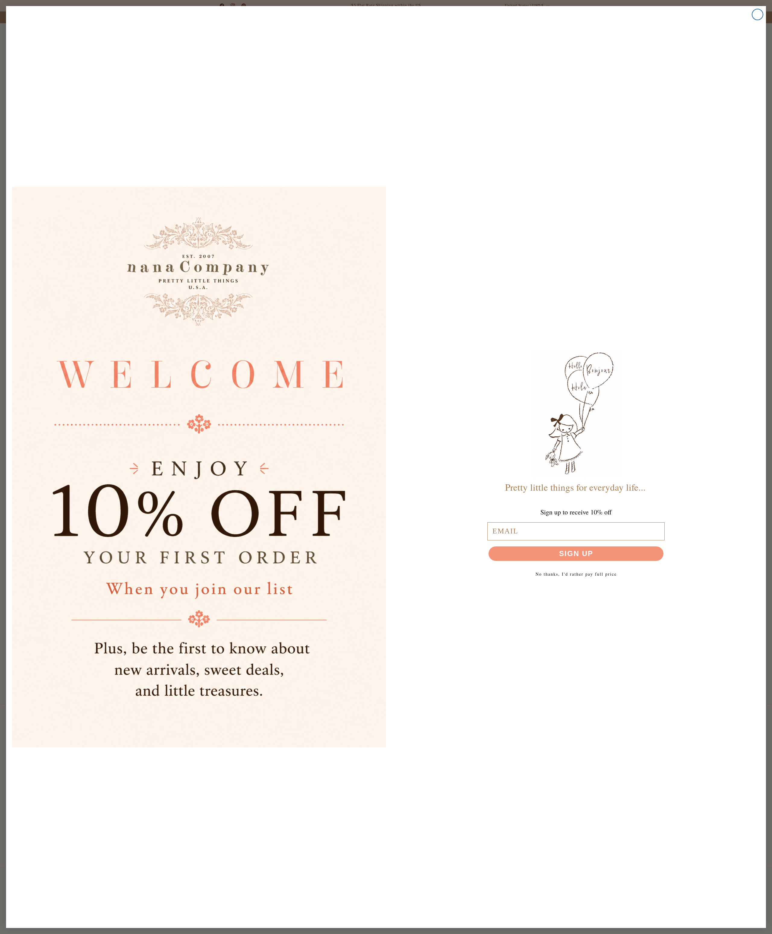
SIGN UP (576, 553)
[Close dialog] (757, 14)
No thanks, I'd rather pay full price (576, 574)
